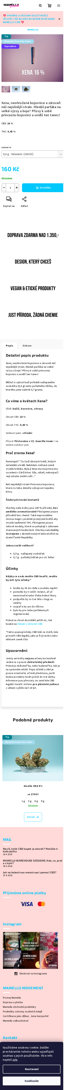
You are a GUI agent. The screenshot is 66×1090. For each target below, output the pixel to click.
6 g (36, 801)
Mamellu (33, 29)
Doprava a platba (13, 1002)
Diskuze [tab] (27, 346)
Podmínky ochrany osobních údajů (22, 1011)
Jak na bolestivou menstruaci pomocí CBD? (29, 872)
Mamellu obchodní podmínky (19, 1007)
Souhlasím (32, 1081)
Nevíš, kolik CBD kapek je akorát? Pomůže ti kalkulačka (30, 850)
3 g (30, 801)
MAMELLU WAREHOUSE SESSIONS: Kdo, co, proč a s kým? (32, 861)
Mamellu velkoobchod (15, 1021)
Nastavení (31, 1069)
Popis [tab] (9, 346)
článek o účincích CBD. (30, 624)
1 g (23, 801)
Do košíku (45, 188)
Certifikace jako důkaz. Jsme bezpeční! (26, 1016)
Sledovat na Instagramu (33, 973)
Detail (31, 817)
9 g (42, 801)
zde (14, 1060)
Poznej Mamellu (12, 998)
